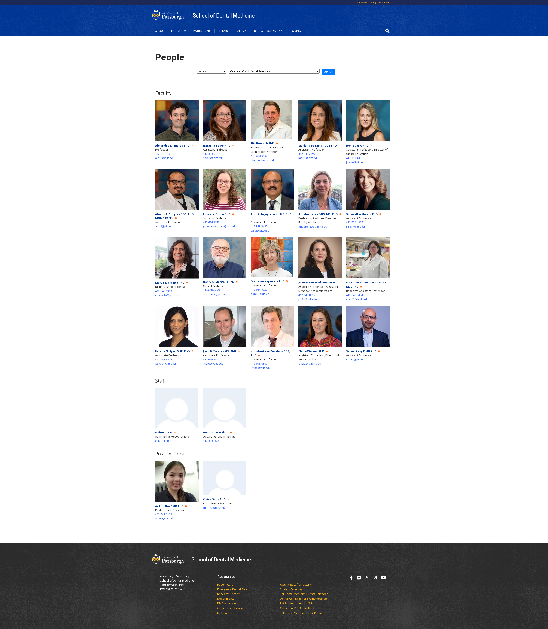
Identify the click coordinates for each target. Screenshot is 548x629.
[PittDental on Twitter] (367, 577)
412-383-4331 (354, 158)
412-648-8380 (163, 291)
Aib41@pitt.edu (165, 518)
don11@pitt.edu (261, 294)
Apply (328, 72)
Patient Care (202, 31)
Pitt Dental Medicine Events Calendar (304, 594)
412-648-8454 (354, 295)
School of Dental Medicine (224, 15)
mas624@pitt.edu (357, 299)
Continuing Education (231, 608)
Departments (225, 599)
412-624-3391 (211, 359)
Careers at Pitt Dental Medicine (300, 608)
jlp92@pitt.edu (307, 299)
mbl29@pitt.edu (308, 158)
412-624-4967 (354, 222)
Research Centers (229, 594)
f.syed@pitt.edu (165, 363)
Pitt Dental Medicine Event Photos (301, 613)
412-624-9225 (259, 289)
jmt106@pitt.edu (213, 363)
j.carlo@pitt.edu (356, 162)
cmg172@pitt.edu (214, 508)
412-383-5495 (259, 226)
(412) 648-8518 (164, 441)
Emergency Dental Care (232, 589)
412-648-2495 (306, 154)
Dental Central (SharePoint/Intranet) (303, 599)
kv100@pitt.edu (261, 368)
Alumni (242, 31)
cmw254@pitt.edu (309, 363)
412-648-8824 (163, 359)
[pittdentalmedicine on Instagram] (375, 577)
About (160, 31)
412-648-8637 (306, 295)
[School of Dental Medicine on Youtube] (383, 577)
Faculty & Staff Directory (295, 584)
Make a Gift (224, 613)
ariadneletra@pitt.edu (312, 226)
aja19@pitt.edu (165, 158)
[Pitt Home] (168, 15)
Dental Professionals (269, 31)
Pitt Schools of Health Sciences (300, 603)
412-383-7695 (211, 441)
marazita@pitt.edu (167, 295)
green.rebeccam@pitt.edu (220, 226)
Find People (361, 2)
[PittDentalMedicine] (359, 577)
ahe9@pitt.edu (164, 226)
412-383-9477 (211, 154)
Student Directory (291, 589)
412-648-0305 (259, 363)
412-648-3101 (163, 154)
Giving (372, 2)
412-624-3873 (211, 222)
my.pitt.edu (384, 2)
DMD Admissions (228, 603)
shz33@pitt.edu (356, 359)
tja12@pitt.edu (260, 231)
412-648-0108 (259, 156)
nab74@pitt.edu (213, 158)
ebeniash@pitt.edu (263, 160)
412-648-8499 (211, 290)
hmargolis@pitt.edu (215, 294)
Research (224, 31)
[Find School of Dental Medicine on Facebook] (351, 577)
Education (179, 31)
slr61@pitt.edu (355, 226)
